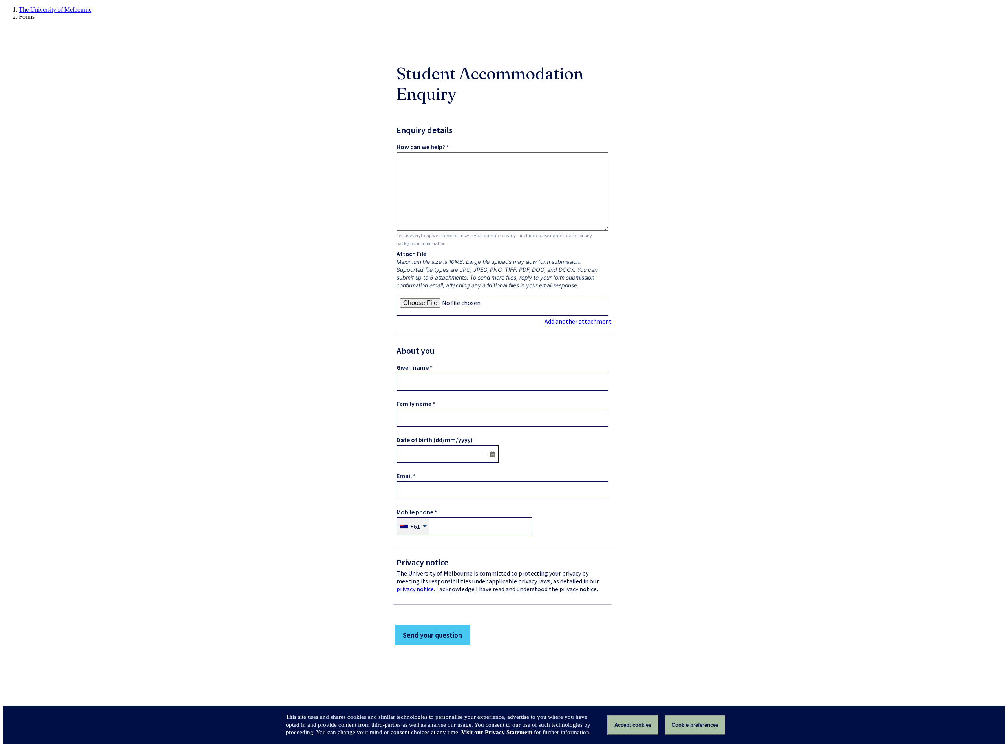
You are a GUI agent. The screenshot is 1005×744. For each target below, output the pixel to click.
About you (416, 350)
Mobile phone (415, 512)
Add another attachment (578, 321)
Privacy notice (422, 562)
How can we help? (421, 147)
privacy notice (415, 589)
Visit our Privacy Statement (496, 732)
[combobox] (413, 526)
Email (404, 476)
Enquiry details (424, 129)
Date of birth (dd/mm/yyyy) (435, 440)
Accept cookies (632, 725)
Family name (414, 404)
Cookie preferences (695, 725)
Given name (413, 367)
